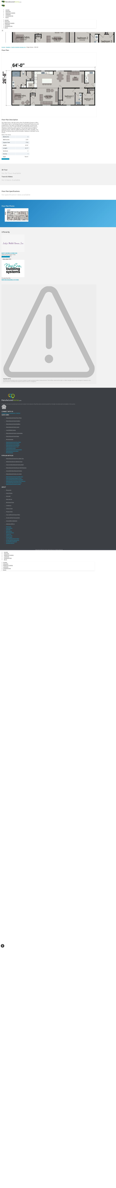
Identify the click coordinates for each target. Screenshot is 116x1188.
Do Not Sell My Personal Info (13, 517)
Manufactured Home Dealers (13, 421)
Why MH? (8, 496)
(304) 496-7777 (7, 259)
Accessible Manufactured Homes (14, 471)
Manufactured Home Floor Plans (14, 418)
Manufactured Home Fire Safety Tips (15, 458)
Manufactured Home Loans (12, 427)
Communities (9, 16)
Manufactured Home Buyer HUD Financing (16, 467)
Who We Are (9, 499)
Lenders (8, 14)
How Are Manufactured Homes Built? (15, 464)
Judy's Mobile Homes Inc (18, 47)
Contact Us (8, 505)
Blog (7, 17)
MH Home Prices (10, 502)
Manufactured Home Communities (14, 433)
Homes (7, 10)
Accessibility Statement (11, 521)
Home (3, 47)
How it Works (9, 493)
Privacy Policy (9, 511)
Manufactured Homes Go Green (14, 474)
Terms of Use (9, 508)
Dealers (8, 11)
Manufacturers (10, 13)
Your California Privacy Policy (13, 514)
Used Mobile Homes (11, 430)
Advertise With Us (10, 524)
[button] (20, 134)
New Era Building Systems (10, 280)
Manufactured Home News (12, 436)
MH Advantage (9, 439)
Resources (8, 490)
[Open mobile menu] (2, 31)
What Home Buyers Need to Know (14, 461)
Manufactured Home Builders (13, 424)
